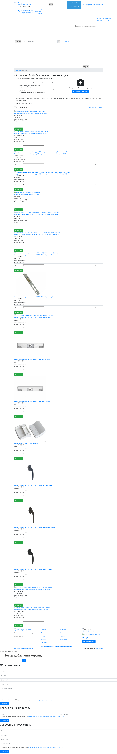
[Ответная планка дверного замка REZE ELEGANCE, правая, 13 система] (30, 284)
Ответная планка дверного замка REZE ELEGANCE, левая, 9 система (36, 214)
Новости (43, 636)
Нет (87, 66)
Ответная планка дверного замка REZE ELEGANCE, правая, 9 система (36, 234)
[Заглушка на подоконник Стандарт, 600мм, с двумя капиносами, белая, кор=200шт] (41, 152)
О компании (44, 633)
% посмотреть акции (38, 11)
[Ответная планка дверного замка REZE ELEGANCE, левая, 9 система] (36, 212)
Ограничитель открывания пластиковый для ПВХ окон (31, 609)
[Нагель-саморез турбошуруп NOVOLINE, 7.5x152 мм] (31, 111)
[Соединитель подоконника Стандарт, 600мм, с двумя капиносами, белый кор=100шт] (42, 172)
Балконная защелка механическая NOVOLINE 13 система (32, 359)
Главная (43, 629)
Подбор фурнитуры (88, 4)
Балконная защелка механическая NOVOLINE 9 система (32, 401)
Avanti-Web (99, 648)
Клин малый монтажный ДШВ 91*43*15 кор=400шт (30, 133)
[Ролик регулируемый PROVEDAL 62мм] (27, 192)
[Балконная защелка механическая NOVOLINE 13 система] (30, 346)
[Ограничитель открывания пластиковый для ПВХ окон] (32, 607)
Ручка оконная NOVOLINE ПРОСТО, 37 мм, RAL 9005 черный (33, 569)
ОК (24, 660)
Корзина (108, 19)
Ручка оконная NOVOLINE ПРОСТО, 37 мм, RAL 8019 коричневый (34, 527)
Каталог (18, 41)
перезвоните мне (27, 12)
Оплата (62, 633)
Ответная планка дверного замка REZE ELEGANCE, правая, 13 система (36, 297)
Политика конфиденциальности (24, 648)
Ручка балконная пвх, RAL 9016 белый (26, 443)
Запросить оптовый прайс (63, 646)
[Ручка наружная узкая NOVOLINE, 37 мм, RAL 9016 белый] (33, 587)
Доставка (63, 629)
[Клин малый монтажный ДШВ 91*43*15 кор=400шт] (31, 131)
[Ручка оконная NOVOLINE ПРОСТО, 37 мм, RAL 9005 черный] (30, 556)
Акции (67, 41)
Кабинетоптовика (99, 19)
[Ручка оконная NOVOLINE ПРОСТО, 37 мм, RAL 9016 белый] (33, 315)
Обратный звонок (88, 641)
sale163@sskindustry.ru (93, 634)
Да (84, 66)
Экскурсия (99, 4)
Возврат (62, 636)
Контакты (44, 642)
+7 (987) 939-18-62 (27, 11)
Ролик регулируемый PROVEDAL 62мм (26, 194)
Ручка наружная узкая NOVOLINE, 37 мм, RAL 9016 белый (32, 589)
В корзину (18, 129)
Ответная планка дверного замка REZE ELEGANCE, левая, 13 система (36, 255)
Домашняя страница (81, 91)
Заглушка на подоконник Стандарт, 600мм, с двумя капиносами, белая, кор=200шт (40, 154)
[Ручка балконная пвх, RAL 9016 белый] (30, 430)
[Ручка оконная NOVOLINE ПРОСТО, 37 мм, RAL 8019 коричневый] (30, 514)
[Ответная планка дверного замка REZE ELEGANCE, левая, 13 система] (37, 253)
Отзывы (43, 639)
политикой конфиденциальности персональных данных (46, 700)
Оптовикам (63, 639)
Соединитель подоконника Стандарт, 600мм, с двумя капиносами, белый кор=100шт (41, 174)
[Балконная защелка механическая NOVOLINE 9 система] (30, 388)
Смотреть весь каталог (95, 107)
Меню (51, 4)
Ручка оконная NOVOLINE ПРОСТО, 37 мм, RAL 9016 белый (32, 317)
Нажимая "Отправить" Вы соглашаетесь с (33, 700)
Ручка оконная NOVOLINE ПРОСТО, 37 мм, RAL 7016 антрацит (33, 485)
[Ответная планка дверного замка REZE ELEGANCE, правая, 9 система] (37, 232)
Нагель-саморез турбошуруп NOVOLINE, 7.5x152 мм (30, 113)
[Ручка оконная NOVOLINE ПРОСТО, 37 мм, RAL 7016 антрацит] (30, 472)
